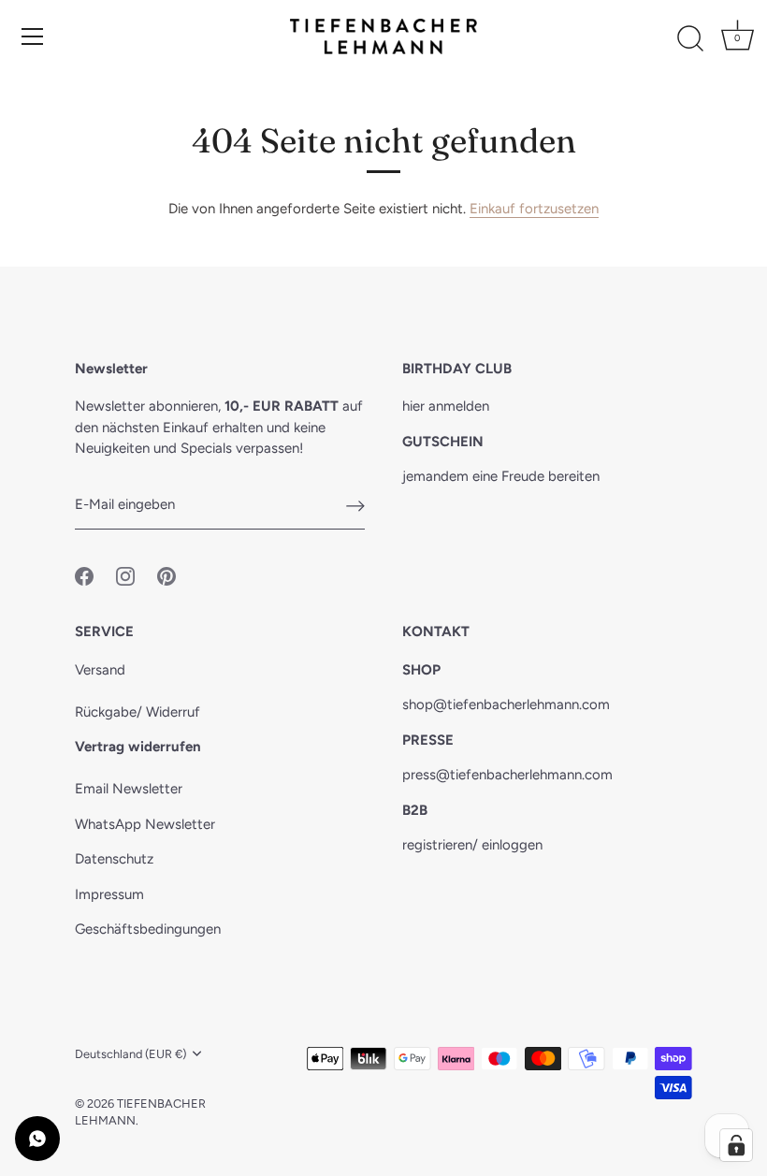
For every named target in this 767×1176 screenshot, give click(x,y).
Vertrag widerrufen (138, 746)
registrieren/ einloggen (472, 844)
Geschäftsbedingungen (148, 929)
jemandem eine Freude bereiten (501, 476)
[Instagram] (125, 574)
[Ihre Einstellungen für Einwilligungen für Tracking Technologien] (736, 1145)
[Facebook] (84, 574)
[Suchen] (690, 39)
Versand (100, 669)
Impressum (109, 894)
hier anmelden (445, 406)
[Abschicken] (355, 505)
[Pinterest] (166, 574)
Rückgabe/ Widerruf (137, 712)
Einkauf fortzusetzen (534, 208)
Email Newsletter (128, 788)
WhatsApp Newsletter (145, 824)
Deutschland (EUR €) (130, 1054)
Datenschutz (114, 858)
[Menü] (32, 36)
